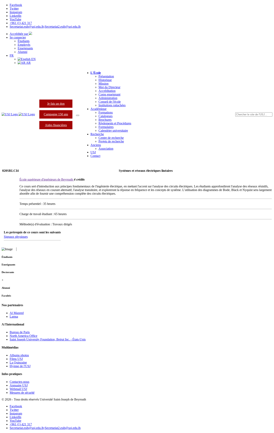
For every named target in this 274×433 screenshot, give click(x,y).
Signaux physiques (16, 236)
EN (33, 59)
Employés (24, 44)
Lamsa (14, 316)
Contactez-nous (19, 381)
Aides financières (56, 125)
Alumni (22, 52)
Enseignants (25, 48)
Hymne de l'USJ (20, 366)
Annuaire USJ (19, 385)
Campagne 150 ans (56, 114)
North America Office (23, 335)
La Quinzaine (18, 362)
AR (28, 62)
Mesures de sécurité (22, 392)
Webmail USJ (18, 389)
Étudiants (23, 41)
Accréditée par (19, 34)
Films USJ (16, 359)
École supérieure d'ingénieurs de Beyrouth (46, 179)
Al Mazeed (17, 313)
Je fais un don (56, 103)
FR (12, 55)
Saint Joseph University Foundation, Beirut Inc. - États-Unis (48, 339)
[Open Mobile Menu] (77, 115)
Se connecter (18, 37)
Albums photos (19, 355)
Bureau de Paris (20, 332)
